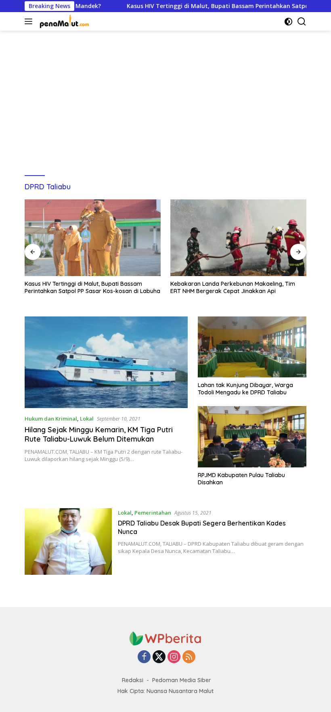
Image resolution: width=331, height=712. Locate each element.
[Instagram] (174, 657)
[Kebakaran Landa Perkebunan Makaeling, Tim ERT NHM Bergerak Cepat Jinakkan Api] (170, 237)
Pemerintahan (152, 512)
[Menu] (30, 21)
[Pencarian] (301, 21)
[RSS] (188, 657)
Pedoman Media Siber (181, 680)
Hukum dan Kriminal (51, 418)
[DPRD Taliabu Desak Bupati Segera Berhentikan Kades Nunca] (68, 541)
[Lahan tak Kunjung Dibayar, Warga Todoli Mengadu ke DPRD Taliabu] (252, 346)
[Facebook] (144, 657)
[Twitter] (159, 657)
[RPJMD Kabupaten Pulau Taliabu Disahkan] (252, 436)
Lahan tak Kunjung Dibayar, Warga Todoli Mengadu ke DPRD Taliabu (245, 388)
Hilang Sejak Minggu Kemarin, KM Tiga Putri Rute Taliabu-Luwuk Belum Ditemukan (99, 434)
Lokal (87, 418)
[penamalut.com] (64, 21)
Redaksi (132, 680)
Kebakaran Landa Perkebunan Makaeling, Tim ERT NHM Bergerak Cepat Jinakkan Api (164, 287)
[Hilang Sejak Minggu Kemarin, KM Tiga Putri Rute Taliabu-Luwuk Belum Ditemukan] (106, 362)
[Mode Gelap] (288, 21)
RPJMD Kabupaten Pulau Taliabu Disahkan (241, 478)
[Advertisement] (165, 99)
